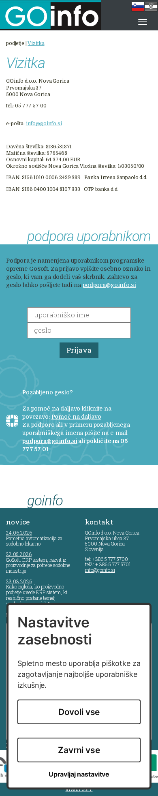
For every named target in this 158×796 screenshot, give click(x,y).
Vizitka (36, 43)
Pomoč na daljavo (76, 416)
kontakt (99, 521)
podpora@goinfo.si (109, 285)
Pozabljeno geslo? (47, 392)
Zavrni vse (79, 750)
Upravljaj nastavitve (79, 774)
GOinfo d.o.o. (61, 15)
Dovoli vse (79, 712)
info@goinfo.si (44, 123)
